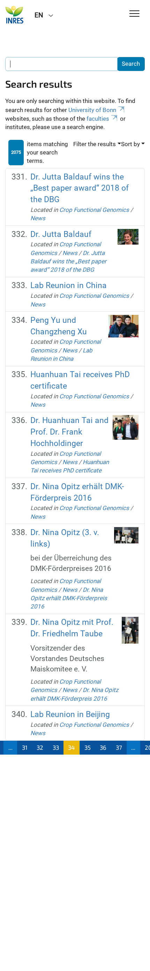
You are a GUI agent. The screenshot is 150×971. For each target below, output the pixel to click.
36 (103, 747)
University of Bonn (92, 109)
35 (87, 747)
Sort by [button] (130, 144)
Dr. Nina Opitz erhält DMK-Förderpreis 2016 (68, 598)
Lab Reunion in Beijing (70, 714)
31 (25, 747)
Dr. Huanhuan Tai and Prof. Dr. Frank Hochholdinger (69, 432)
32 (40, 747)
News (37, 218)
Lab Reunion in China (68, 285)
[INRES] (14, 14)
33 (56, 747)
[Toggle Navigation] (134, 14)
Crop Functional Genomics (94, 209)
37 (119, 747)
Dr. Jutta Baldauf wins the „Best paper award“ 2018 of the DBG (79, 188)
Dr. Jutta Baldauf (60, 234)
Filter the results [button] (94, 144)
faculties (98, 118)
